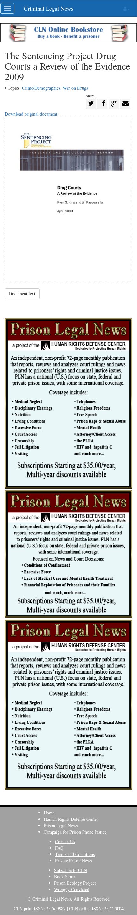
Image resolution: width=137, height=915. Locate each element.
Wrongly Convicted (71, 889)
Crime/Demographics (41, 88)
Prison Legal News (61, 825)
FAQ (59, 848)
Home (49, 813)
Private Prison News (73, 861)
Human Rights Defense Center (71, 819)
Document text (22, 294)
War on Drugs (75, 88)
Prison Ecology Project (75, 883)
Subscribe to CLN (70, 870)
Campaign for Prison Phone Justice (75, 832)
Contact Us (65, 841)
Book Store (64, 876)
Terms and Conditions (75, 854)
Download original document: (32, 114)
